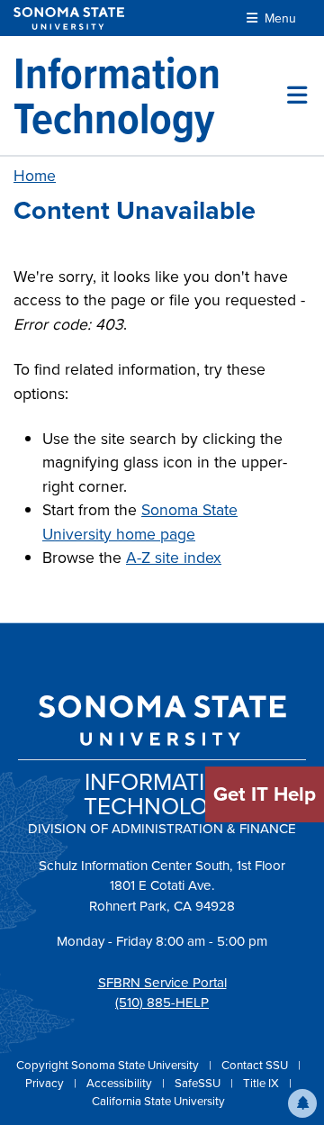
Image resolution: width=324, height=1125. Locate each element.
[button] (302, 1103)
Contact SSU (256, 1065)
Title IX (262, 1083)
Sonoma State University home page (140, 521)
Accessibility (120, 1083)
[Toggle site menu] (297, 95)
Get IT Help (264, 794)
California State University (158, 1101)
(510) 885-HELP (162, 1002)
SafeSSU (199, 1083)
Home (35, 175)
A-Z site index (173, 557)
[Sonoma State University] (69, 18)
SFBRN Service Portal (162, 983)
